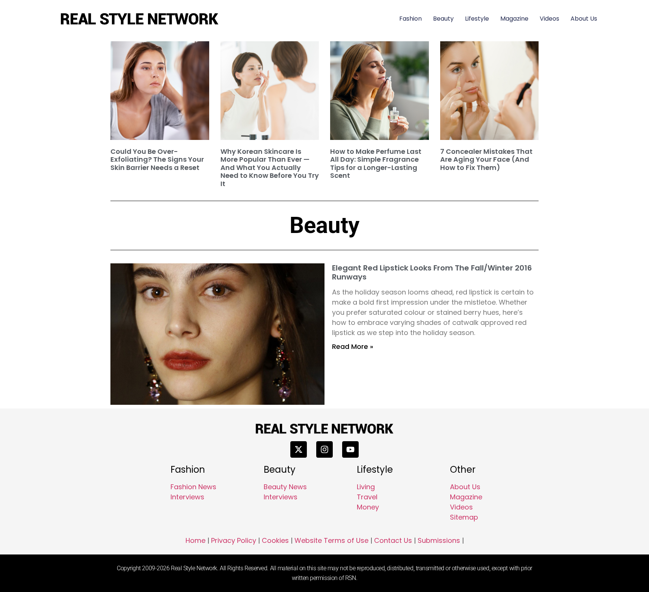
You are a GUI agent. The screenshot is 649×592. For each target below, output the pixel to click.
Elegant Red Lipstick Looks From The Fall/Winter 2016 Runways (432, 272)
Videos (549, 18)
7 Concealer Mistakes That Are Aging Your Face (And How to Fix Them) (486, 159)
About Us (584, 18)
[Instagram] (324, 449)
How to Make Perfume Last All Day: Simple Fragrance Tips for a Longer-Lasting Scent (375, 163)
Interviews (187, 497)
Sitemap (464, 517)
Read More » (352, 346)
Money (368, 507)
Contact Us (393, 540)
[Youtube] (350, 449)
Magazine (514, 18)
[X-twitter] (298, 449)
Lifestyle (477, 18)
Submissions (439, 540)
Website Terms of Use (331, 540)
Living (366, 486)
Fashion (410, 18)
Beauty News (285, 486)
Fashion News (193, 486)
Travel (367, 497)
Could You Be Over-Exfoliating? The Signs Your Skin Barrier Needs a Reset (157, 159)
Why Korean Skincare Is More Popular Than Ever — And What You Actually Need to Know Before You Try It (269, 167)
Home (195, 540)
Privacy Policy (233, 540)
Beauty (443, 18)
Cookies (275, 540)
